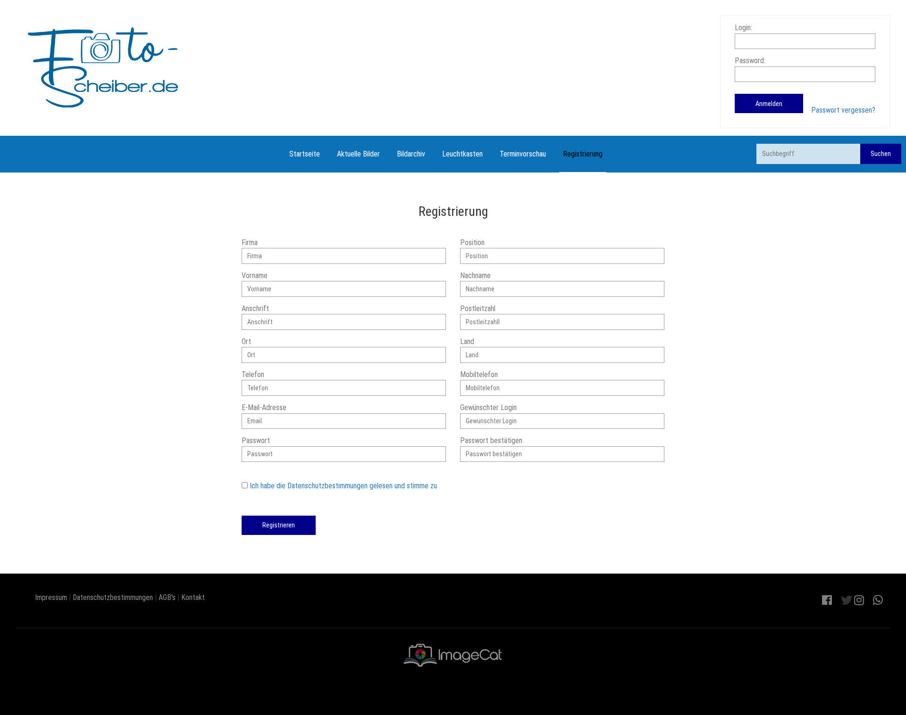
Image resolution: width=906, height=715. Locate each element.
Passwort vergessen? (843, 110)
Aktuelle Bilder (358, 153)
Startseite (304, 153)
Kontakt (193, 597)
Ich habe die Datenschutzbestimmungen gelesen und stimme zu (343, 485)
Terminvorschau (523, 153)
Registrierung (583, 153)
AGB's (167, 597)
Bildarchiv (411, 153)
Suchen (881, 153)
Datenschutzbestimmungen (113, 597)
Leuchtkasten (462, 153)
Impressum (51, 597)
